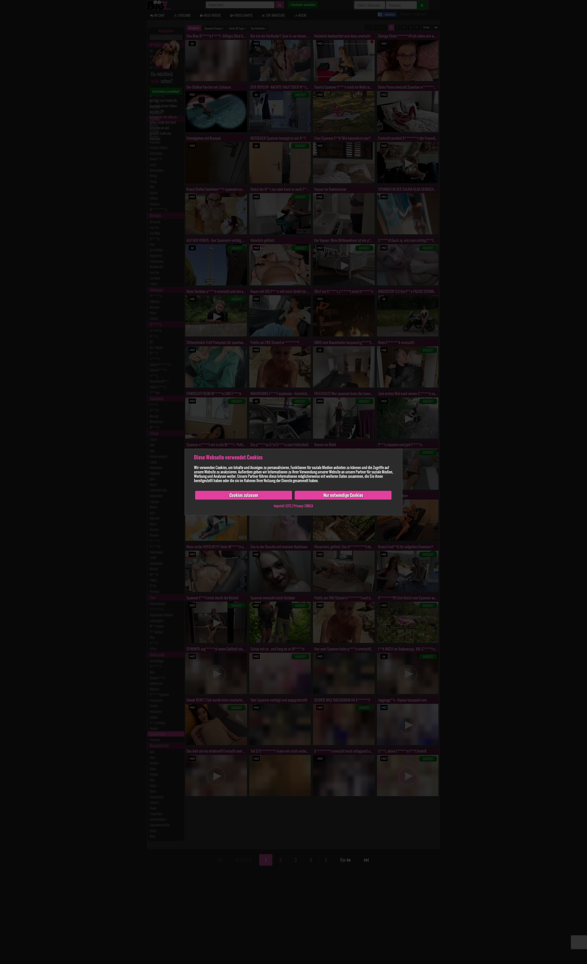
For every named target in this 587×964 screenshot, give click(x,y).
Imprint (279, 505)
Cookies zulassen (244, 495)
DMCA (309, 505)
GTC (288, 505)
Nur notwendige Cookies (343, 495)
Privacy (298, 505)
